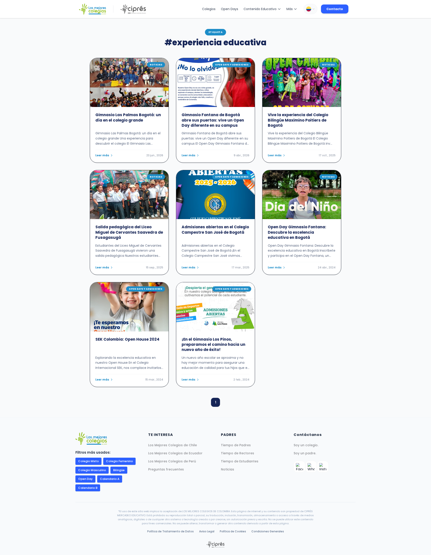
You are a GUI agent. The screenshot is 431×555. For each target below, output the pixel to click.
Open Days (229, 9)
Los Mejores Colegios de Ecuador (175, 453)
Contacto (334, 9)
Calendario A (109, 479)
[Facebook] (299, 466)
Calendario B (87, 488)
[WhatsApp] (311, 466)
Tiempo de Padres (236, 445)
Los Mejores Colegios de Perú (172, 461)
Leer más (102, 155)
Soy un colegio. (306, 445)
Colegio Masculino (92, 470)
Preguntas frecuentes (166, 469)
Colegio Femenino (119, 461)
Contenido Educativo (260, 9)
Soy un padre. (305, 453)
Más (289, 9)
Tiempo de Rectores (237, 453)
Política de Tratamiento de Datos (170, 531)
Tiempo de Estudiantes (239, 461)
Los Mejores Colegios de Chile (172, 445)
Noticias (227, 469)
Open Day (85, 479)
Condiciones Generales (267, 531)
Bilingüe (119, 470)
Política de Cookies (233, 531)
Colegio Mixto (88, 461)
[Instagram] (323, 466)
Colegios (209, 9)
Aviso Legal (206, 531)
